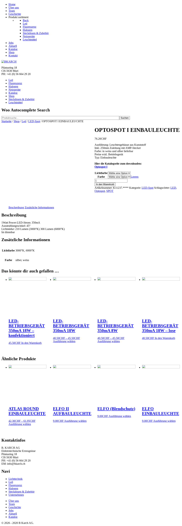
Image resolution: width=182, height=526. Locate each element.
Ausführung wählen (64, 341)
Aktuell (13, 513)
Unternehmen (16, 494)
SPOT (109, 190)
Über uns (14, 500)
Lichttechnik (16, 478)
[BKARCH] (9, 61)
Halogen (13, 488)
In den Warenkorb (105, 184)
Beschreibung (16, 207)
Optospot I (101, 166)
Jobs (11, 510)
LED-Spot (34, 121)
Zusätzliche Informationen (39, 207)
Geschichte (15, 507)
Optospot (100, 190)
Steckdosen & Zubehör (21, 491)
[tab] (16, 207)
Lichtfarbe (101, 173)
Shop (17, 121)
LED (173, 187)
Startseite (6, 121)
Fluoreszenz (15, 485)
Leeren (134, 176)
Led (24, 121)
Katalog (13, 516)
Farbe (101, 176)
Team (12, 504)
